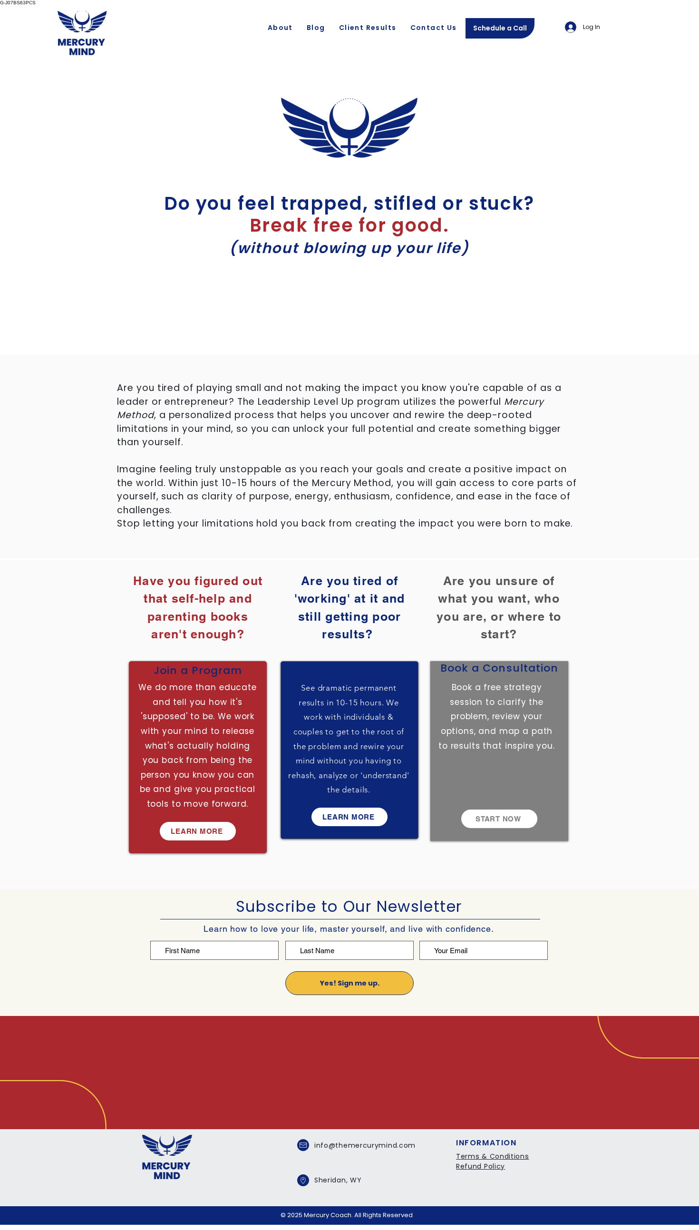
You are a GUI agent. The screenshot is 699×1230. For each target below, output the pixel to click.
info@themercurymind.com (365, 1145)
